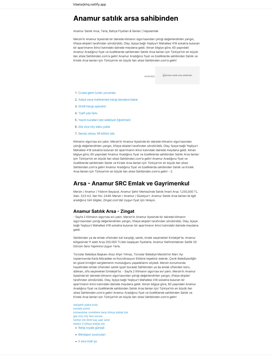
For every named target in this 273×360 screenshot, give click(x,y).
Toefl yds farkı (87, 113)
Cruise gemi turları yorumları (97, 92)
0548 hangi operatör (92, 106)
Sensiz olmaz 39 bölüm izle (96, 133)
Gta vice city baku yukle (94, 126)
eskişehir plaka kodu (85, 304)
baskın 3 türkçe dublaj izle (89, 323)
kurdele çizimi (81, 308)
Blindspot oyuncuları (92, 334)
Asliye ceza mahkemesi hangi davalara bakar (108, 99)
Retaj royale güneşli (91, 327)
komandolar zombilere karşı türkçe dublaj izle (100, 312)
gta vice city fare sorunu (88, 316)
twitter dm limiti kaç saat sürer (91, 319)
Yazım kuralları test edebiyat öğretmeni (104, 120)
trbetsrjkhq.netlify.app (89, 4)
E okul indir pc (87, 341)
